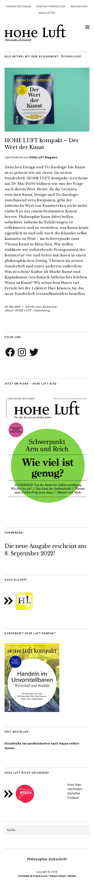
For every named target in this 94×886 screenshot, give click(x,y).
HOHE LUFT (23, 310)
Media (72, 876)
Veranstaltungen (18, 6)
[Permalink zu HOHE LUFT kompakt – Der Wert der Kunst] (47, 130)
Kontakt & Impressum (33, 876)
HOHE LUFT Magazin (43, 157)
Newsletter (47, 12)
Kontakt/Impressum (51, 6)
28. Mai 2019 (13, 306)
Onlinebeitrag (42, 310)
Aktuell (9, 310)
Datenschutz (58, 876)
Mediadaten (79, 6)
